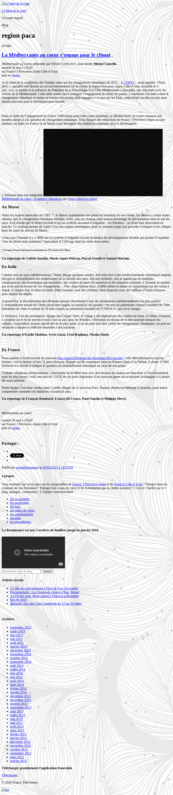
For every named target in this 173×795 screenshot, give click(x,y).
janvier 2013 (18, 738)
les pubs (15, 518)
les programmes (20, 522)
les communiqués (21, 514)
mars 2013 (17, 730)
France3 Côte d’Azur (128, 484)
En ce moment (19, 499)
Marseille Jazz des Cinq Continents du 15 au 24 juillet (46, 603)
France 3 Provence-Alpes (89, 484)
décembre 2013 (20, 696)
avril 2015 (17, 643)
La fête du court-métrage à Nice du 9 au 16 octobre (44, 588)
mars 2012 (17, 757)
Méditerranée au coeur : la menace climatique (32, 199)
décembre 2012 (20, 742)
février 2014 (18, 688)
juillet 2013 (17, 715)
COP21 (129, 82)
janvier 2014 (18, 692)
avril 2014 (17, 681)
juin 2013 (16, 719)
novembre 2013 (20, 700)
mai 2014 (16, 677)
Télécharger (10, 775)
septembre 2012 (20, 753)
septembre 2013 (20, 707)
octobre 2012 (19, 749)
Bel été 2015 (18, 600)
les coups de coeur (22, 510)
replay (16, 75)
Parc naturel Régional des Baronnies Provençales (90, 358)
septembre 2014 (20, 662)
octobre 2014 (19, 658)
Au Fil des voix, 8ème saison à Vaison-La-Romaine (44, 596)
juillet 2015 (17, 631)
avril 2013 (17, 726)
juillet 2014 (17, 669)
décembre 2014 (20, 650)
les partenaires (19, 503)
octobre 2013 (19, 703)
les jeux (15, 506)
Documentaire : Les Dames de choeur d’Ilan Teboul (44, 592)
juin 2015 (16, 635)
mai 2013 (16, 723)
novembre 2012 (20, 745)
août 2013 (16, 711)
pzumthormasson (27, 467)
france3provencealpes (82, 199)
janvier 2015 (18, 646)
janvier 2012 (18, 761)
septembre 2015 (20, 627)
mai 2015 (16, 639)
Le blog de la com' (14, 10)
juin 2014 (16, 673)
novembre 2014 (20, 654)
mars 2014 (17, 684)
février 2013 (18, 734)
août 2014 (16, 665)
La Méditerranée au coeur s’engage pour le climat (56, 55)
